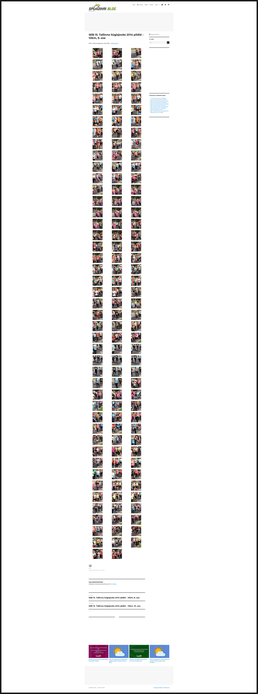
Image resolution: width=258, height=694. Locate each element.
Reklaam (167, 687)
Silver (90, 568)
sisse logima (112, 584)
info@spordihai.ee (158, 687)
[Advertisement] (129, 22)
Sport (156, 4)
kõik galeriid (114, 43)
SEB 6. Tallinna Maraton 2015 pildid (158, 106)
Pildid (146, 4)
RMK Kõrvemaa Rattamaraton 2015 (158, 101)
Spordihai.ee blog (92, 687)
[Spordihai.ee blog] (102, 6)
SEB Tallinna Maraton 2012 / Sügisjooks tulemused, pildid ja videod (159, 108)
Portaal (140, 4)
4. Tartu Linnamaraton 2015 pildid (157, 98)
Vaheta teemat (154, 34)
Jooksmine (102, 570)
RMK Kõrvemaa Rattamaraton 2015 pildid (159, 104)
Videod (151, 4)
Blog (134, 4)
